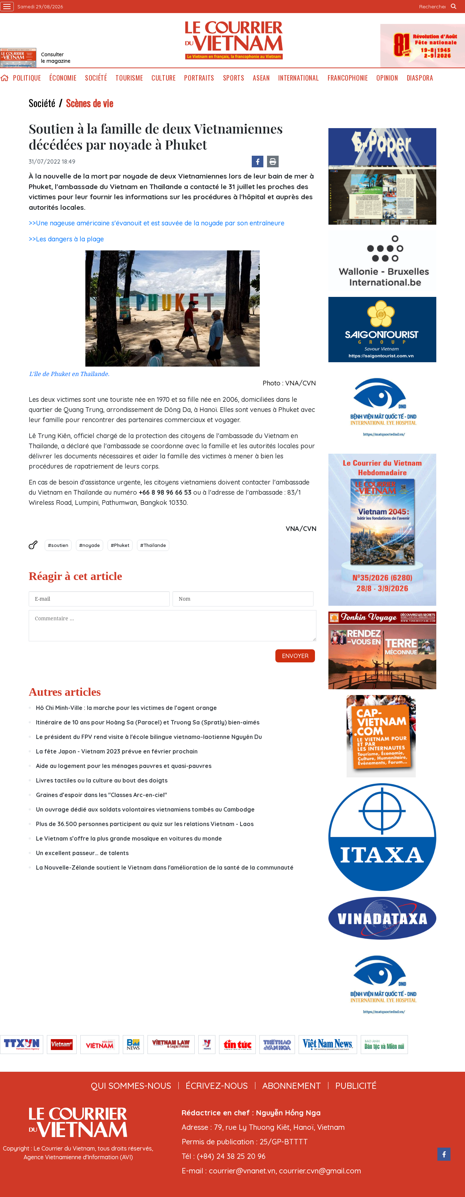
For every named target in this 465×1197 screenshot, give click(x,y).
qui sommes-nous (131, 1085)
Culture (163, 77)
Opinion (387, 77)
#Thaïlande (153, 545)
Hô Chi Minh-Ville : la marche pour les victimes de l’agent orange (126, 707)
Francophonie (348, 77)
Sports (233, 77)
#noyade (89, 545)
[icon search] (453, 6)
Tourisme (129, 77)
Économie (62, 77)
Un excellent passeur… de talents (82, 853)
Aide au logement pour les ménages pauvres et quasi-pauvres (123, 765)
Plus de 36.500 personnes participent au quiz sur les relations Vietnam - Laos (145, 824)
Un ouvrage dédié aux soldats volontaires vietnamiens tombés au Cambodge (145, 809)
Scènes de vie (89, 102)
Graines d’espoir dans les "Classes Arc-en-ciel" (101, 794)
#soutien (58, 545)
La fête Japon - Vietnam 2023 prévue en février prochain (117, 751)
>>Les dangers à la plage (66, 239)
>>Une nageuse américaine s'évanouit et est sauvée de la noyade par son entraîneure (156, 223)
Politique (27, 77)
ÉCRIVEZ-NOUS (217, 1085)
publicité (356, 1085)
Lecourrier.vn (234, 40)
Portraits (199, 77)
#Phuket (120, 545)
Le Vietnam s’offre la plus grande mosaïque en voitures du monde (129, 838)
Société (96, 77)
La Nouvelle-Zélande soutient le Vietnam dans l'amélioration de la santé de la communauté (165, 867)
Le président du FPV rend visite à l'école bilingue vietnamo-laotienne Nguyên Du (149, 736)
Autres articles (65, 691)
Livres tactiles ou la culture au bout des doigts (101, 780)
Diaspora (420, 77)
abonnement (291, 1085)
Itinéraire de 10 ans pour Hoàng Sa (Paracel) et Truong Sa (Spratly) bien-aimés (147, 722)
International (298, 77)
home (4, 77)
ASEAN (261, 77)
